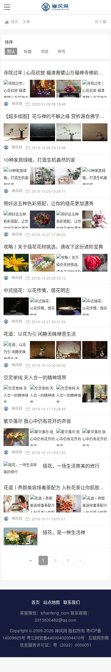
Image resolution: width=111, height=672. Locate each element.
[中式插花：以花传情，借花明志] (56, 306)
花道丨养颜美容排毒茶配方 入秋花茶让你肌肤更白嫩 (56, 487)
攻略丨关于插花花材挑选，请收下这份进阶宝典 (53, 246)
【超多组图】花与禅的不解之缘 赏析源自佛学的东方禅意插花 (56, 116)
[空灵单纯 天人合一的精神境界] (56, 393)
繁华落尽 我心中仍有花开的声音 (37, 421)
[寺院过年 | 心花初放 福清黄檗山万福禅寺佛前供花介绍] (56, 89)
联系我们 (71, 602)
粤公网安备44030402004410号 (56, 638)
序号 (61, 51)
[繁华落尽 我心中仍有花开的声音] (56, 437)
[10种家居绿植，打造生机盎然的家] (56, 176)
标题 (28, 51)
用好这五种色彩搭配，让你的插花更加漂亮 (49, 203)
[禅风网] (56, 7)
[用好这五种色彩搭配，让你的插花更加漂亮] (56, 219)
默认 (11, 51)
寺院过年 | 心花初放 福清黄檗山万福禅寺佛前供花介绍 (56, 72)
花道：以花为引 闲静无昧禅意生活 (40, 333)
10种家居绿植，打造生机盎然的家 (39, 159)
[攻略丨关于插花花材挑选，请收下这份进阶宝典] (56, 263)
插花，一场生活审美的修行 (71, 465)
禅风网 (17, 103)
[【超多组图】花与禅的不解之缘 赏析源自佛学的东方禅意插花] (56, 132)
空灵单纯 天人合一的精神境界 (35, 377)
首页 (14, 21)
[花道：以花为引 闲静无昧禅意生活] (56, 350)
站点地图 (51, 602)
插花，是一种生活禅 (64, 532)
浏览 (45, 51)
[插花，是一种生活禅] (21, 536)
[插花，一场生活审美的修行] (21, 470)
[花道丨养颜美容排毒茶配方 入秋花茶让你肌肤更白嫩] (56, 503)
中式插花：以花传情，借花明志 (37, 290)
